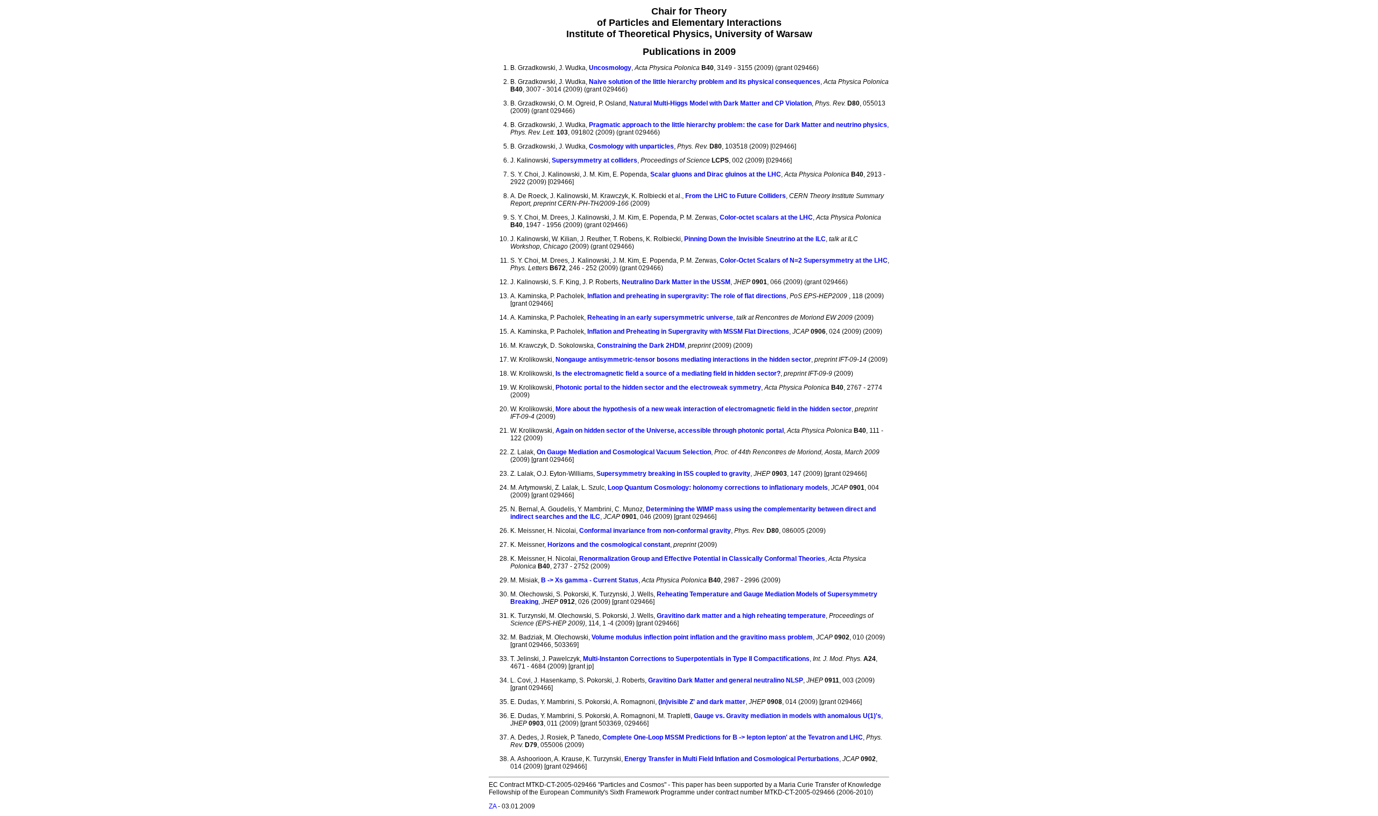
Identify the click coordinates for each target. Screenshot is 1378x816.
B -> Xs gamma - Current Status (589, 580)
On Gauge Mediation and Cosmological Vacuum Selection (624, 452)
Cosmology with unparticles (631, 146)
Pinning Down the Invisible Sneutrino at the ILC (755, 239)
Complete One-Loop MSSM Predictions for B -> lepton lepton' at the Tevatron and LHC (732, 737)
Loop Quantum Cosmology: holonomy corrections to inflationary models (718, 487)
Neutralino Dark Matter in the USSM (676, 282)
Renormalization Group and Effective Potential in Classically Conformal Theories (702, 558)
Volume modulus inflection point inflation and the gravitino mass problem (702, 637)
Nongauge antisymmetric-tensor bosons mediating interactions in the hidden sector (683, 359)
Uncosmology (610, 68)
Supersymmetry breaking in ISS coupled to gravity (673, 473)
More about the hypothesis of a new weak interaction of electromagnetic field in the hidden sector (704, 409)
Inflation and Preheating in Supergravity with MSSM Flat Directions (688, 331)
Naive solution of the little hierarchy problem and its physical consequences (704, 82)
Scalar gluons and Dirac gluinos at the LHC (715, 174)
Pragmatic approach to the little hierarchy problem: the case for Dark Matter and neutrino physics (738, 125)
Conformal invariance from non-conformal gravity (655, 530)
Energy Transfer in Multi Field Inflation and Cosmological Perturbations (731, 759)
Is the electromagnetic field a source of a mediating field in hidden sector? (668, 373)
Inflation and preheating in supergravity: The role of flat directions (686, 296)
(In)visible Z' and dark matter (702, 702)
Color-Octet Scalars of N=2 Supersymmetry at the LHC (804, 260)
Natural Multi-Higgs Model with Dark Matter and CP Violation (720, 103)
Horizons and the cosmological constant (608, 544)
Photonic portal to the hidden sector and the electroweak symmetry (658, 387)
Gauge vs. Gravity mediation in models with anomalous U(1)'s (787, 716)
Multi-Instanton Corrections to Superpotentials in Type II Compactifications (696, 659)
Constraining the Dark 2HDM (641, 345)
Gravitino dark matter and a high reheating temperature (741, 616)
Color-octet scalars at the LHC (766, 217)
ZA (492, 806)
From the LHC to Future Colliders (735, 196)
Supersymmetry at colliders (594, 160)
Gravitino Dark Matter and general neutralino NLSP (725, 680)
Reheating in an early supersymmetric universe (660, 317)
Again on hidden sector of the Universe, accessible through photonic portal (670, 430)
